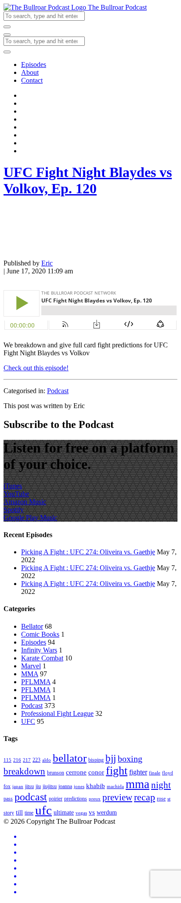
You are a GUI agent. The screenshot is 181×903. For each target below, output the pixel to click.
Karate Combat (42, 658)
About (30, 72)
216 (17, 760)
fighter (138, 772)
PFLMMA (36, 682)
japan (17, 786)
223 (36, 760)
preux (95, 798)
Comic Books (40, 634)
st (168, 798)
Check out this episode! (36, 368)
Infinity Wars (39, 650)
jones (79, 786)
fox (7, 786)
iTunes (13, 486)
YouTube (16, 494)
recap (144, 797)
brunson (55, 773)
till (19, 812)
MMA (29, 674)
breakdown (24, 771)
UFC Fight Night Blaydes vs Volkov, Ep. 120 (88, 180)
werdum (107, 812)
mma (137, 784)
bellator (70, 758)
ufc (43, 810)
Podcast (58, 390)
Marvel (31, 666)
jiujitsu (50, 786)
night (161, 785)
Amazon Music (25, 501)
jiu (38, 786)
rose (161, 799)
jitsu (29, 786)
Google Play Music (30, 517)
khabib (95, 785)
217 (27, 760)
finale (154, 772)
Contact (32, 80)
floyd (167, 772)
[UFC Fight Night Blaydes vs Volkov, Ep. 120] (25, 248)
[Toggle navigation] (7, 34)
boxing (130, 758)
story (9, 813)
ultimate (64, 812)
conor (96, 772)
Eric (47, 263)
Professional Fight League (57, 713)
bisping (96, 760)
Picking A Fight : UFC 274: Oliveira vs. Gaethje (88, 552)
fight (116, 770)
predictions (75, 799)
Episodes (33, 64)
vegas (81, 813)
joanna (65, 786)
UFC (28, 721)
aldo (46, 760)
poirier (55, 799)
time (29, 813)
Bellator (32, 626)
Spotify (14, 509)
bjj (110, 758)
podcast (30, 797)
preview (117, 797)
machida (115, 786)
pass (8, 799)
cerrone (76, 772)
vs (92, 812)
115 (7, 760)
